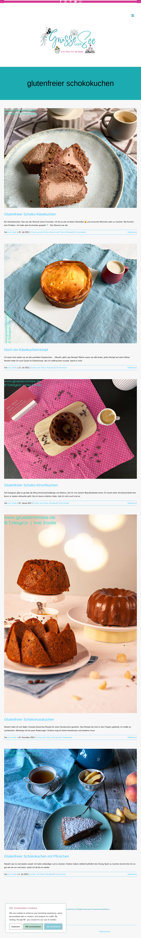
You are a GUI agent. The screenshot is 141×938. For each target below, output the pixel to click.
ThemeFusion (69, 909)
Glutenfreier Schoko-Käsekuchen (30, 214)
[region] (36, 918)
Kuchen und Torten (57, 232)
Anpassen (15, 926)
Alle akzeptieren (53, 926)
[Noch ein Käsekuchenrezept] (70, 293)
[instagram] (65, 2)
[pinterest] (70, 2)
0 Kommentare (80, 232)
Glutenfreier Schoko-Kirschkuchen (31, 485)
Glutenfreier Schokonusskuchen (29, 719)
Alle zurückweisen (33, 926)
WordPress (105, 909)
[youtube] (75, 2)
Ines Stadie (12, 232)
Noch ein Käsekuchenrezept (26, 350)
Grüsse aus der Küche (39, 232)
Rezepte (69, 232)
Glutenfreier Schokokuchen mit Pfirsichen (36, 856)
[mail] (80, 2)
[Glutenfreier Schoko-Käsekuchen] (70, 158)
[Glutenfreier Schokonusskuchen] (70, 613)
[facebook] (60, 2)
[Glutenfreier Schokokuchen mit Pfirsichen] (70, 799)
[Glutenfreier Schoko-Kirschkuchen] (70, 429)
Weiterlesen (132, 232)
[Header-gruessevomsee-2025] (70, 23)
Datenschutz (105, 931)
